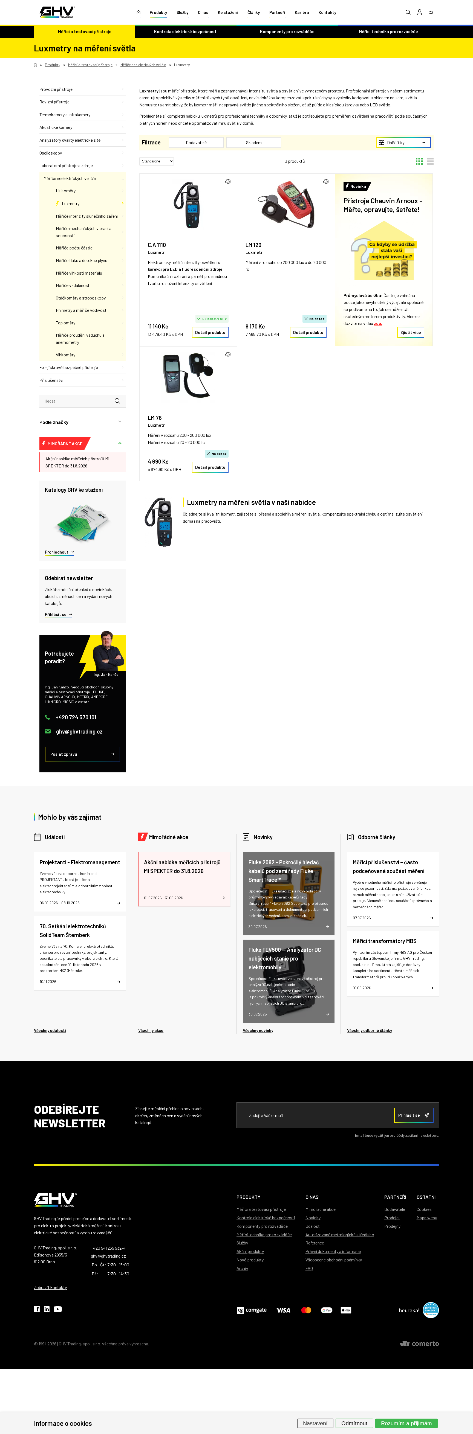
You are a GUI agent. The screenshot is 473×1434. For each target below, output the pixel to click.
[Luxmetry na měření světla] (158, 522)
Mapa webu (427, 1217)
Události (55, 837)
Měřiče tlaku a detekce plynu (81, 260)
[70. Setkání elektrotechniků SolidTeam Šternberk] (80, 953)
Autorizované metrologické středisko (339, 1234)
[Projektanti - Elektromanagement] (80, 882)
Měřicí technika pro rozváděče (388, 31)
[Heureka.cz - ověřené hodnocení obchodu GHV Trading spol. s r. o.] (431, 1310)
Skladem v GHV (214, 319)
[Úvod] (138, 12)
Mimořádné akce (168, 837)
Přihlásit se (56, 614)
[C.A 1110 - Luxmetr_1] (188, 204)
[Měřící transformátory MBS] (393, 963)
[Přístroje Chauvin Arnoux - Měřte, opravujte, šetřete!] (384, 251)
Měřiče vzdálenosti (73, 285)
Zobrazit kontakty (50, 1287)
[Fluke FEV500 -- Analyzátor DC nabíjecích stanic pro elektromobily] (288, 981)
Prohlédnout (56, 551)
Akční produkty (250, 1251)
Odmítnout (354, 1423)
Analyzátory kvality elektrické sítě (70, 139)
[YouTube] (58, 1310)
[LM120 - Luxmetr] (286, 204)
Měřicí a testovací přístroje (84, 31)
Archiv (242, 1268)
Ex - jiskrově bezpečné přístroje (68, 367)
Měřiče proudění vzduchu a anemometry (80, 338)
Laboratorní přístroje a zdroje (66, 165)
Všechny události (50, 1030)
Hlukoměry (66, 190)
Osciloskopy (50, 152)
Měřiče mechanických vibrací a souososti (83, 232)
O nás (203, 12)
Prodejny (392, 1226)
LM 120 (253, 245)
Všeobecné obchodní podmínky (333, 1259)
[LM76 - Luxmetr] (188, 377)
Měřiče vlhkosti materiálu (79, 272)
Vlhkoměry (65, 354)
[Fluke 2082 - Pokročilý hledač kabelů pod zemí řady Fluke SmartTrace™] (288, 893)
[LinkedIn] (47, 1310)
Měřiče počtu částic (74, 247)
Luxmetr (156, 252)
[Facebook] (37, 1310)
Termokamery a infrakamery (64, 114)
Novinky (263, 837)
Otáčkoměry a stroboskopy (81, 297)
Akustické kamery (55, 127)
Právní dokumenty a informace (333, 1251)
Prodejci (392, 1217)
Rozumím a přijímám (406, 1423)
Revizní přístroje (54, 101)
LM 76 (155, 417)
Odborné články (376, 837)
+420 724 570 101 (76, 717)
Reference (314, 1242)
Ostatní (426, 1197)
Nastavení (315, 1423)
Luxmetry (70, 203)
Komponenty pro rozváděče (287, 31)
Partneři (277, 12)
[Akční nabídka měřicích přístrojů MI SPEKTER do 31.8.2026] (184, 879)
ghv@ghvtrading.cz (79, 731)
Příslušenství (51, 380)
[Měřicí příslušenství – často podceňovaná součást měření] (393, 889)
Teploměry (65, 322)
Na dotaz (317, 319)
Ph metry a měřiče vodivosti (82, 310)
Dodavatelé (394, 1209)
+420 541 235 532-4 (108, 1247)
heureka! (409, 1310)
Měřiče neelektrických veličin (70, 178)
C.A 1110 (157, 245)
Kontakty (327, 12)
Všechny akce (150, 1030)
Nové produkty (250, 1259)
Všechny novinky (258, 1030)
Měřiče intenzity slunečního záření (87, 216)
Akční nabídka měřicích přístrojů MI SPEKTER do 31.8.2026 (77, 462)
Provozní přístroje (56, 89)
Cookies (424, 1209)
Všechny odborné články (369, 1030)
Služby (182, 12)
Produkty (158, 12)
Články (253, 12)
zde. (378, 323)
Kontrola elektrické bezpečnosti (186, 31)
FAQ (309, 1268)
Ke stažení (228, 12)
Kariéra (302, 12)
